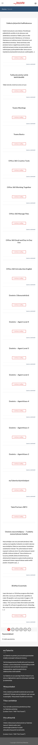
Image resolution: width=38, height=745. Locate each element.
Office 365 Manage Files (19, 214)
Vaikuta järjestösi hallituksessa (19, 23)
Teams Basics (19, 134)
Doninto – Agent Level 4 (19, 322)
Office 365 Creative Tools (19, 161)
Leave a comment (30, 64)
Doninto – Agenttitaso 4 (19, 401)
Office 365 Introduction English (19, 269)
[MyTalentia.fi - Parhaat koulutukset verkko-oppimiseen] (19, 3)
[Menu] (2, 3)
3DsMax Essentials (19, 586)
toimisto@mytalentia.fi (10, 727)
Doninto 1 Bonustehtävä (19, 295)
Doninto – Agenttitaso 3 (19, 428)
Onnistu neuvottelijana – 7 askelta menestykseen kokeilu (19, 533)
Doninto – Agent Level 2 (19, 375)
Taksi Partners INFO (19, 507)
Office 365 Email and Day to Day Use (19, 241)
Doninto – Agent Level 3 (19, 348)
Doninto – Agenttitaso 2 (19, 454)
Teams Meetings (19, 108)
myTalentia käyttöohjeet (19, 481)
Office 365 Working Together (19, 187)
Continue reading (19, 58)
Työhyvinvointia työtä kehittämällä (19, 76)
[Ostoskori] (35, 3)
